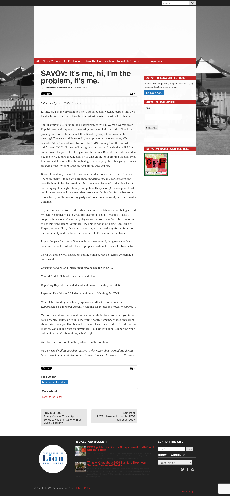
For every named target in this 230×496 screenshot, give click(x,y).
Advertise (140, 61)
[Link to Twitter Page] (183, 469)
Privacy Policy (83, 488)
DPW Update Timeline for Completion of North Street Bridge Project (120, 448)
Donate (77, 61)
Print (135, 94)
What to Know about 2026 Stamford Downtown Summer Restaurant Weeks (117, 463)
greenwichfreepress (58, 87)
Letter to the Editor (56, 382)
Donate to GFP (154, 92)
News (47, 61)
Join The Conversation (100, 61)
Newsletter (124, 61)
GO (192, 3)
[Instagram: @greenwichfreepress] (156, 164)
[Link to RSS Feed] (192, 469)
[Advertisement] (115, 30)
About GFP (63, 61)
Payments (156, 61)
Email (148, 107)
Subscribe (151, 127)
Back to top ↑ (189, 491)
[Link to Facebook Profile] (188, 469)
